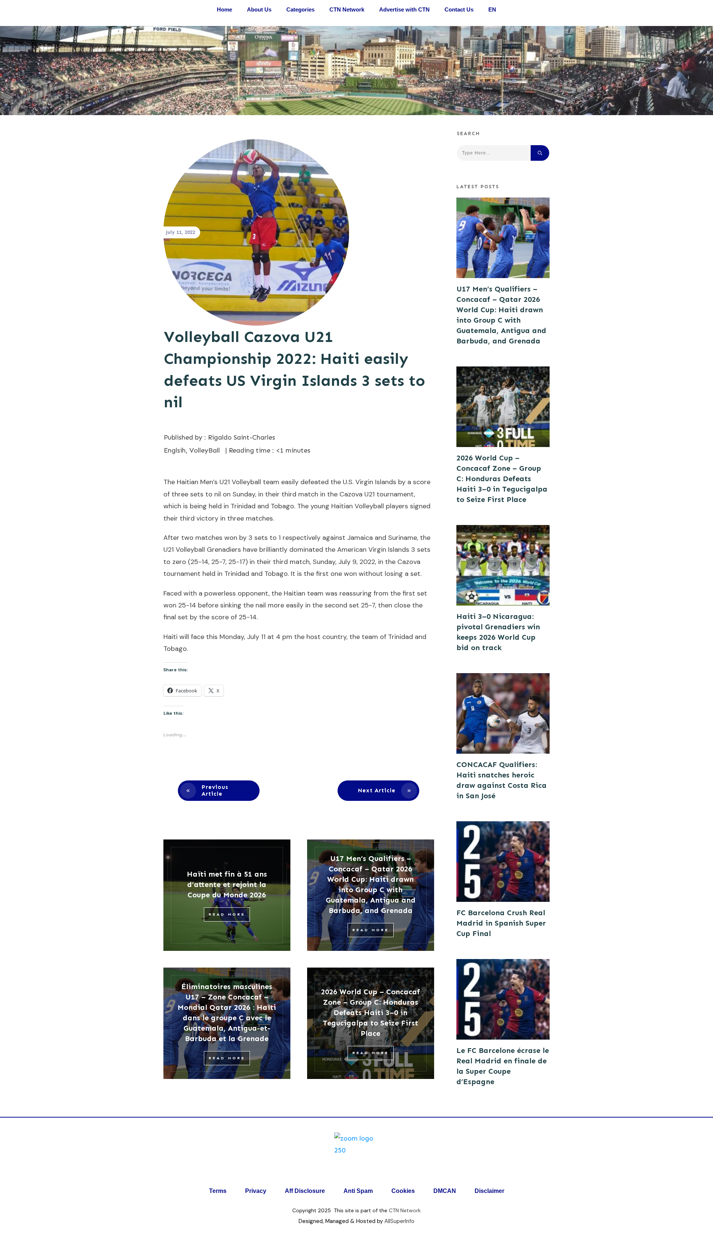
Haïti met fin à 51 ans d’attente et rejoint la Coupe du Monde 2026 (227, 884)
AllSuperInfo (399, 1221)
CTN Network (405, 1210)
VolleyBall (204, 450)
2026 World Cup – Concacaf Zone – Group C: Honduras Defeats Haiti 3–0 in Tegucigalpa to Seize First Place (370, 1012)
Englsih (175, 450)
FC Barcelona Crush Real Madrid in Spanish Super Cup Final (501, 923)
